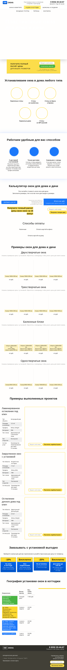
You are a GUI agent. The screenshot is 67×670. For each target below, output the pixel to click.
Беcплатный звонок (57, 665)
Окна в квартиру (15, 7)
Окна (9, 2)
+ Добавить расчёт (9, 202)
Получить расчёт (47, 66)
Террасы (36, 11)
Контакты (47, 11)
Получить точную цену (58, 212)
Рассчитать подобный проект (52, 444)
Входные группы (22, 11)
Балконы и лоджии (50, 7)
